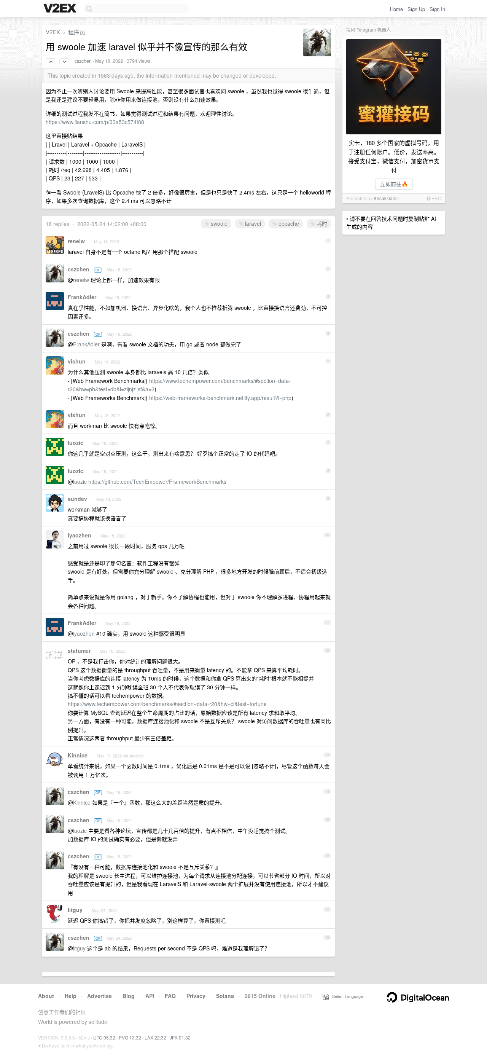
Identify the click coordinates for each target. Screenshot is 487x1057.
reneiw (76, 241)
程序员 (76, 32)
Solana (225, 996)
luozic (75, 442)
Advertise (99, 996)
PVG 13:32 (130, 1037)
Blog (129, 996)
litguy (75, 910)
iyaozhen (79, 535)
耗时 (321, 223)
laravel (252, 223)
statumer (79, 650)
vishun (77, 361)
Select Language (346, 996)
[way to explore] (61, 8)
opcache (288, 223)
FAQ (170, 996)
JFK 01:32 (180, 1037)
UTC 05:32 (104, 1037)
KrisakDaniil (386, 198)
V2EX (53, 32)
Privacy (195, 996)
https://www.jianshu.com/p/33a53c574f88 (95, 122)
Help (70, 996)
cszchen (83, 60)
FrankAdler (82, 297)
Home (396, 9)
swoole (218, 223)
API (149, 996)
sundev (77, 498)
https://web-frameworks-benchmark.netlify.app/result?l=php (220, 398)
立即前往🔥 (394, 184)
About (46, 996)
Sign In (437, 9)
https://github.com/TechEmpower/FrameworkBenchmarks (157, 481)
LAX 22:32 (155, 1037)
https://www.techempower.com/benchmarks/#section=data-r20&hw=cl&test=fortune (167, 704)
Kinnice (78, 755)
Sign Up (416, 9)
